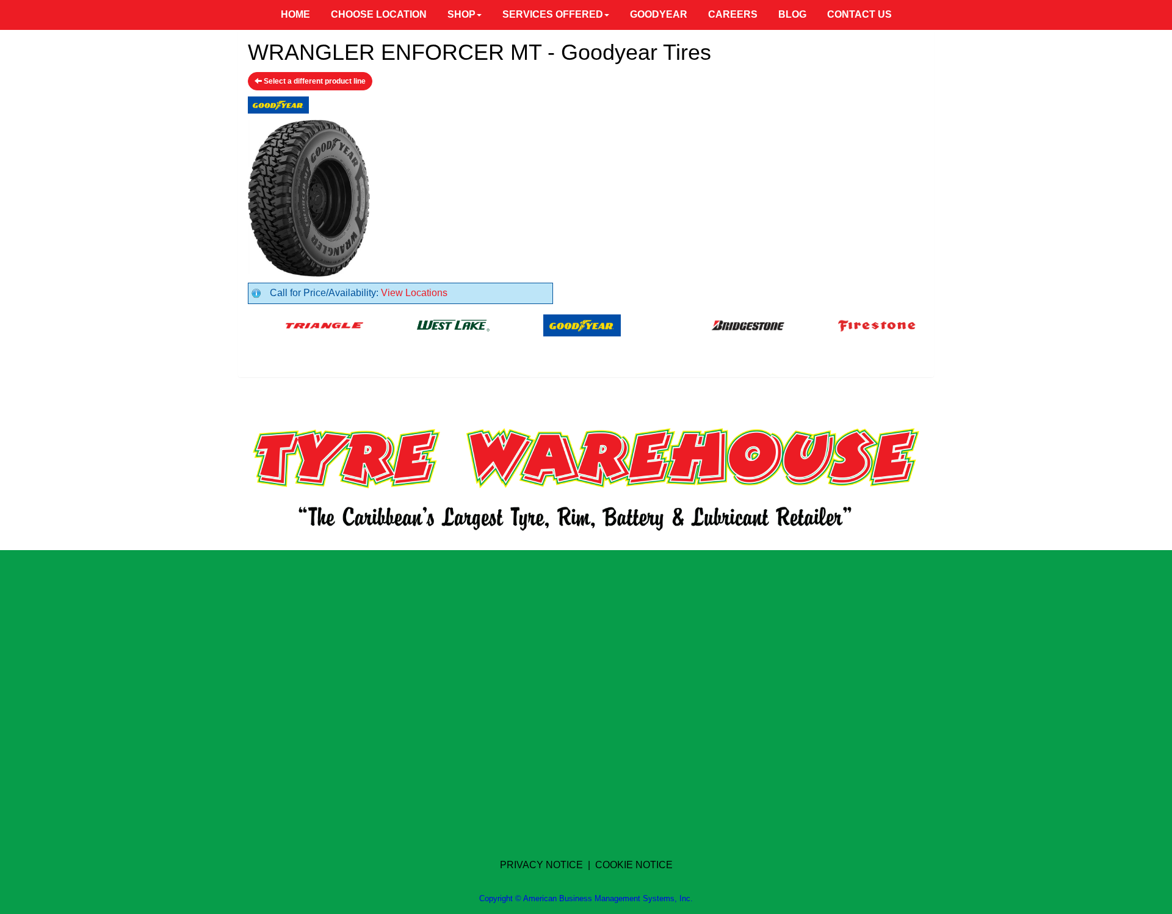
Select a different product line (314, 81)
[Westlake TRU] (432, 324)
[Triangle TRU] (303, 324)
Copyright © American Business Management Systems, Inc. (586, 898)
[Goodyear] (561, 324)
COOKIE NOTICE (634, 865)
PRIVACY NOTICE (541, 865)
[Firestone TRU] (856, 324)
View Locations (414, 293)
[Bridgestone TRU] (727, 324)
